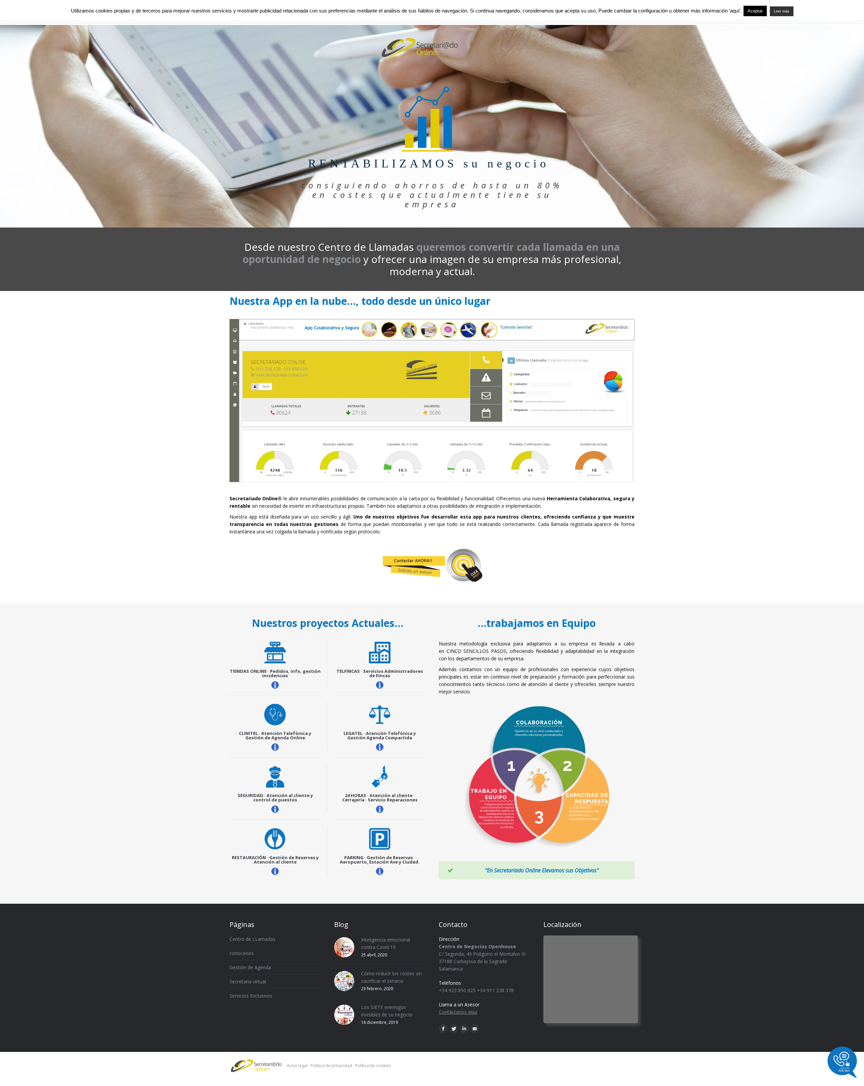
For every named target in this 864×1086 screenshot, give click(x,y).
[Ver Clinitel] (275, 747)
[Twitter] (453, 1028)
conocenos (242, 953)
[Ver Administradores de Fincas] (379, 685)
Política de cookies (373, 1065)
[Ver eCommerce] (275, 685)
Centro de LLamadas (252, 939)
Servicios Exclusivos (251, 995)
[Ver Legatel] (379, 747)
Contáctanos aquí (458, 1012)
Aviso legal (297, 1065)
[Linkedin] (464, 1028)
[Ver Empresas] (275, 809)
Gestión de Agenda (250, 967)
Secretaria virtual (248, 981)
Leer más (781, 11)
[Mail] (474, 1028)
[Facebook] (443, 1028)
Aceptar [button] (755, 11)
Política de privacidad (331, 1065)
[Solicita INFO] (432, 565)
